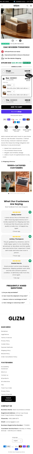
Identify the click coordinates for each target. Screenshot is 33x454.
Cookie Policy (5, 344)
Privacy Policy (5, 341)
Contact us (4, 375)
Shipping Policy (6, 350)
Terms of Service (6, 337)
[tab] (8, 193)
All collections (5, 381)
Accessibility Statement (5, 367)
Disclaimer (4, 331)
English (16, 440)
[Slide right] (20, 40)
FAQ (2, 385)
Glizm (13, 452)
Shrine (23, 452)
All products (5, 378)
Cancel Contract (8, 399)
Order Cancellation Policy (9, 357)
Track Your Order (6, 388)
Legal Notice (5, 334)
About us (4, 372)
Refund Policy (5, 353)
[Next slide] (30, 183)
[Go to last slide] (3, 183)
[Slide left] (13, 40)
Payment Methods (7, 347)
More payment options (16, 115)
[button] (2, 5)
